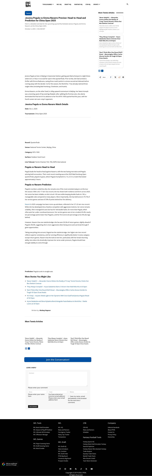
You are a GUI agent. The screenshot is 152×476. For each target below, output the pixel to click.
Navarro (28, 204)
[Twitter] (115, 77)
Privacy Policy (112, 434)
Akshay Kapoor (45, 310)
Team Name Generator (90, 461)
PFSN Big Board (63, 456)
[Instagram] (65, 469)
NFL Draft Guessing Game (41, 446)
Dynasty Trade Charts (89, 454)
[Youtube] (91, 469)
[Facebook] (111, 77)
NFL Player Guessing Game (41, 443)
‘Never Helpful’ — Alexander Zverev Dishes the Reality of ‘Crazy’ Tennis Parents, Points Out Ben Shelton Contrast (34, 341)
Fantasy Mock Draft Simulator (92, 444)
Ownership (111, 437)
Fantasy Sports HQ (88, 442)
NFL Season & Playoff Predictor (42, 430)
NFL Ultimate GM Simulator (41, 432)
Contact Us (111, 432)
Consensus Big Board (64, 458)
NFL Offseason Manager (40, 434)
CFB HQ (85, 427)
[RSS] (76, 469)
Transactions (62, 437)
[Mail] (70, 469)
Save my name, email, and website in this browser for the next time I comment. (77, 399)
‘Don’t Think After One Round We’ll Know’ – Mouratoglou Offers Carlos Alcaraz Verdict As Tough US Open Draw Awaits (80, 341)
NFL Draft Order (63, 454)
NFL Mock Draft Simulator (41, 427)
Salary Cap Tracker (63, 434)
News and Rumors (63, 430)
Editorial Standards (113, 427)
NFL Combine (62, 451)
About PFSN (111, 430)
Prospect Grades (63, 461)
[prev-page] (26, 348)
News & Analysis (63, 449)
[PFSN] (38, 4)
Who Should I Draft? (89, 458)
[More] (123, 77)
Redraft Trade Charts (89, 456)
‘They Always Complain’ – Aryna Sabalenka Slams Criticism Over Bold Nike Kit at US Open (57, 287)
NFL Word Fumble (38, 448)
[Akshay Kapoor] (28, 310)
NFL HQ (60, 427)
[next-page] (29, 348)
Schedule (85, 432)
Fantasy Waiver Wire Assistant (92, 449)
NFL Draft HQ (62, 446)
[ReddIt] (119, 77)
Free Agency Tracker (64, 432)
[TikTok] (81, 469)
